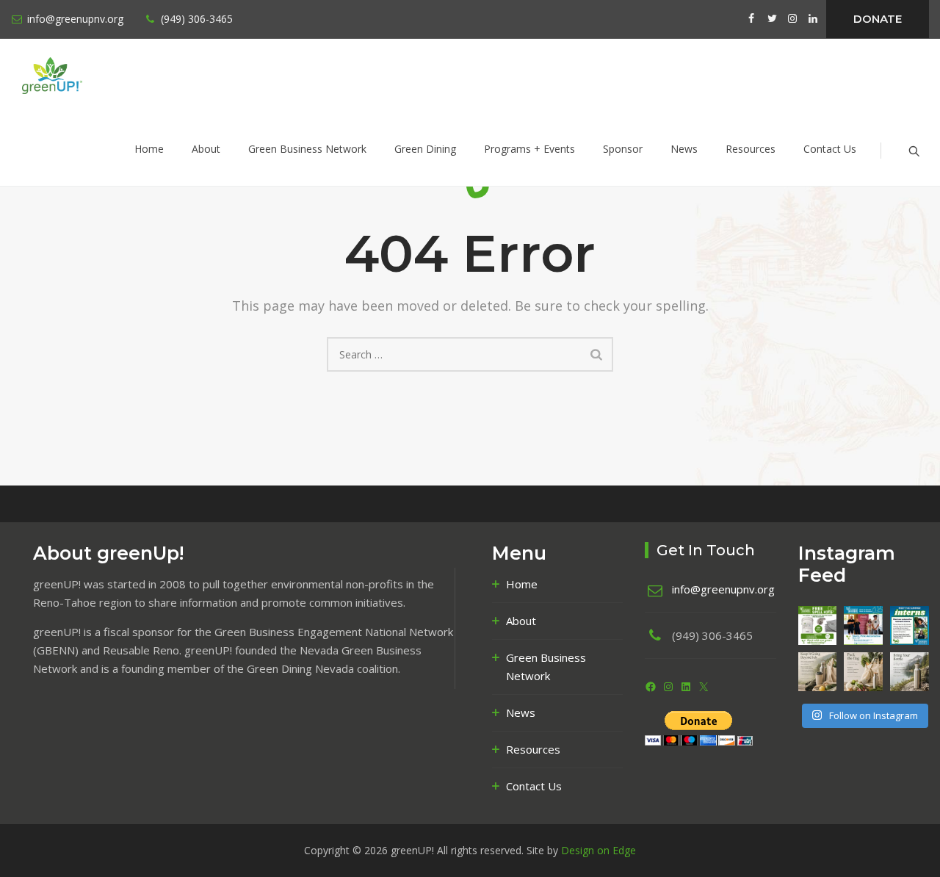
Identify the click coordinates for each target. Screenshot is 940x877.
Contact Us (829, 149)
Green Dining (425, 149)
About (206, 149)
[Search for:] (470, 354)
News (684, 149)
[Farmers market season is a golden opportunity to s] (863, 671)
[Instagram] (668, 687)
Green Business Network (307, 149)
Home (149, 149)
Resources (751, 149)
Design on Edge (598, 850)
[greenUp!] (85, 75)
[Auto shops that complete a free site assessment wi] (817, 625)
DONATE (877, 19)
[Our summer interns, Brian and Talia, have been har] (909, 625)
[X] (703, 687)
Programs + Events (529, 149)
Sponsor (623, 149)
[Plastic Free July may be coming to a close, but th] (817, 671)
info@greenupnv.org (75, 19)
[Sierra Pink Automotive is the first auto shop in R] (863, 625)
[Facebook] (651, 687)
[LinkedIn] (686, 687)
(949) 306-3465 (197, 19)
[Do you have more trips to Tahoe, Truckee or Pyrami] (909, 671)
